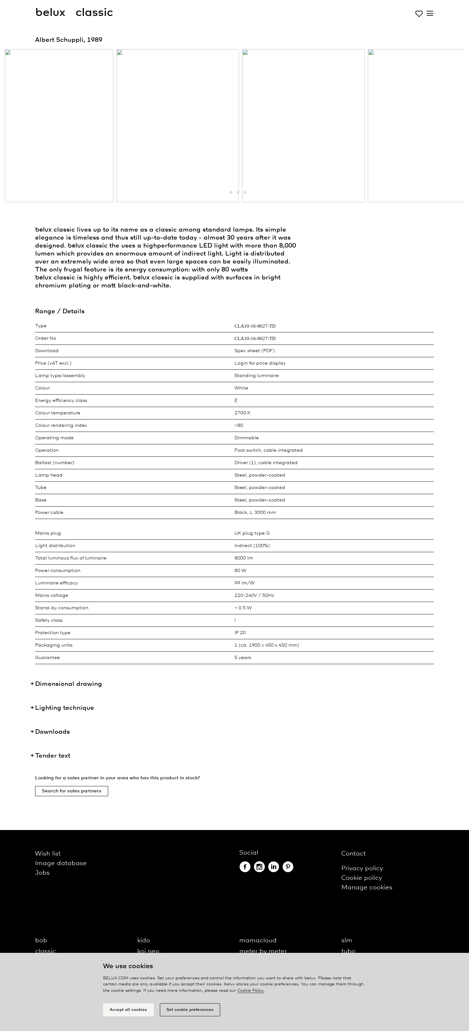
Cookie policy (361, 878)
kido (143, 941)
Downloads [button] (52, 732)
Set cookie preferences (190, 1010)
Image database (61, 863)
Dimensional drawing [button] (68, 684)
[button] (223, 192)
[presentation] (18, 127)
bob (41, 941)
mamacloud (258, 941)
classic (45, 951)
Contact (353, 854)
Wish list (48, 854)
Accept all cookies (128, 1010)
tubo (348, 951)
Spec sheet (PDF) (254, 351)
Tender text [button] (52, 756)
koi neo (148, 951)
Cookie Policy (250, 991)
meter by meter (263, 951)
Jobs (42, 873)
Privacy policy (362, 868)
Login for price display (260, 363)
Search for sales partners (71, 791)
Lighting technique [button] (64, 708)
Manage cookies (366, 888)
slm (346, 941)
